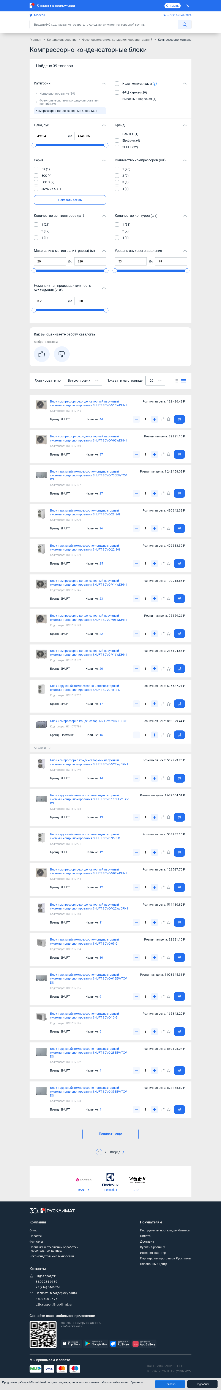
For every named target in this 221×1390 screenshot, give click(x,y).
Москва (39, 15)
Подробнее (202, 1384)
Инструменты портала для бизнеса (165, 1230)
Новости (36, 1236)
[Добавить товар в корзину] (179, 419)
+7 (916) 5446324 (179, 15)
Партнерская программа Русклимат (165, 1258)
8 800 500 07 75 (46, 1299)
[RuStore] (119, 1344)
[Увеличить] (154, 419)
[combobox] (83, 380)
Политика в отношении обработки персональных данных (54, 1248)
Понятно (170, 1384)
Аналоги (40, 747)
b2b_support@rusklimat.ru (54, 1304)
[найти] (184, 24)
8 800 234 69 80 (46, 1281)
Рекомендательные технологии (52, 1256)
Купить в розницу (152, 1247)
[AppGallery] (143, 1344)
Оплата (145, 1236)
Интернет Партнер (153, 1252)
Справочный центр (153, 1264)
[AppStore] (71, 1344)
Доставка (147, 1241)
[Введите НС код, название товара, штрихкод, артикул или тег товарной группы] (110, 24)
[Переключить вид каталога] (176, 380)
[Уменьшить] (136, 419)
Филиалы (36, 1241)
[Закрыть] (187, 5)
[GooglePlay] (95, 1344)
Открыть (172, 5)
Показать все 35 (70, 200)
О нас (33, 1230)
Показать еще (110, 1134)
